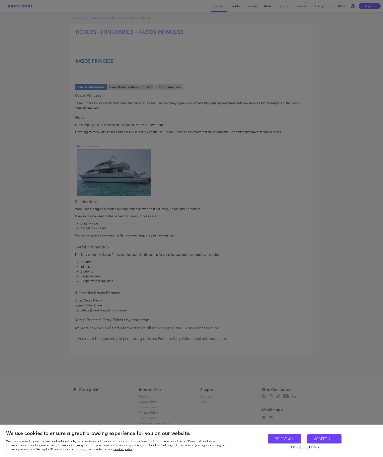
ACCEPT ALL (324, 439)
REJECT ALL (284, 439)
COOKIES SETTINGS (305, 447)
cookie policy (123, 449)
